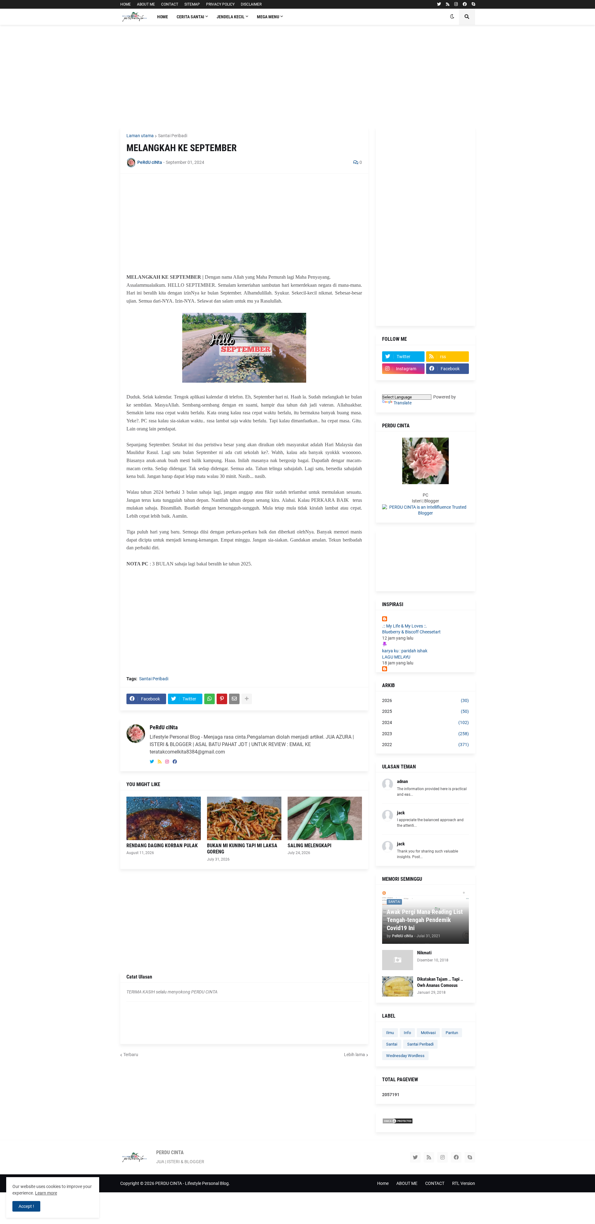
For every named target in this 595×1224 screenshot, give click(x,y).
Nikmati (424, 953)
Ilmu (390, 1032)
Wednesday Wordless (405, 1055)
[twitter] (439, 4)
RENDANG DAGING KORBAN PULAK (162, 845)
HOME (125, 4)
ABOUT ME (146, 4)
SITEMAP (192, 4)
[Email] (234, 699)
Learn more (46, 1192)
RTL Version (463, 1183)
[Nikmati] (397, 960)
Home (383, 1183)
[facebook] (465, 4)
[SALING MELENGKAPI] (325, 818)
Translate (403, 402)
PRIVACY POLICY (220, 4)
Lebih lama (354, 1054)
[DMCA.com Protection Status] (397, 1122)
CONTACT (169, 4)
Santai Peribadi (172, 135)
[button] (452, 17)
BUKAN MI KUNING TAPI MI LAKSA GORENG (242, 849)
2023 (425, 733)
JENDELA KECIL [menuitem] (231, 16)
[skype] (473, 4)
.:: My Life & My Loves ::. (404, 625)
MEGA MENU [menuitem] (268, 16)
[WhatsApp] (209, 699)
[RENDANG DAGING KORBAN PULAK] (163, 818)
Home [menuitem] (162, 16)
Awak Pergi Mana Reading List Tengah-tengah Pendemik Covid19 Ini (425, 920)
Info (407, 1032)
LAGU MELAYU (396, 657)
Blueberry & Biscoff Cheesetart (411, 631)
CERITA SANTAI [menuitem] (190, 16)
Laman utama (140, 135)
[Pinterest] (222, 699)
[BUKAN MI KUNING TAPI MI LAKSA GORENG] (244, 818)
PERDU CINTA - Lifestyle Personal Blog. (192, 1183)
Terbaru (130, 1054)
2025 (425, 711)
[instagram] (456, 4)
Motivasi (428, 1032)
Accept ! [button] (26, 1206)
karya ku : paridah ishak (404, 650)
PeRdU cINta (164, 727)
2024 (425, 722)
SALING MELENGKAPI (309, 845)
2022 (425, 744)
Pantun (452, 1032)
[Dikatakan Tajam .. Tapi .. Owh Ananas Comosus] (397, 986)
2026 (425, 700)
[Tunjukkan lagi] (246, 699)
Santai (391, 1044)
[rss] (447, 4)
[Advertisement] (297, 76)
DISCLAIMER (251, 4)
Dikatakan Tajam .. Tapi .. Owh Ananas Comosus (440, 982)
